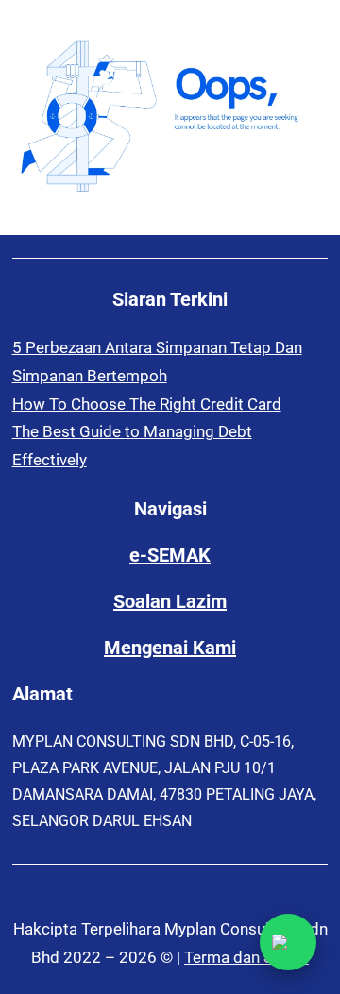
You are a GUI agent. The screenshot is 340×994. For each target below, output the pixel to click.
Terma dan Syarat (246, 957)
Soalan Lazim (170, 601)
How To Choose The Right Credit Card (146, 404)
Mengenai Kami (170, 647)
